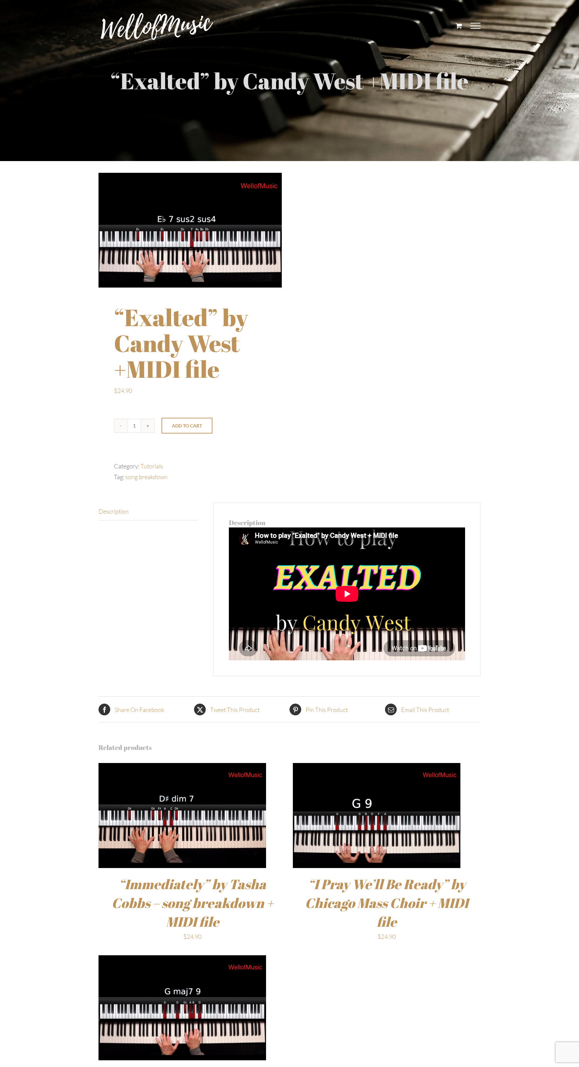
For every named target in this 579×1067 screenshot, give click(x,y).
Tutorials (151, 466)
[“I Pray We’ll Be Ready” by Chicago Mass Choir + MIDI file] (376, 768)
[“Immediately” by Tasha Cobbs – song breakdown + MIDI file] (182, 768)
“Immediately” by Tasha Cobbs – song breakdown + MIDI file (192, 903)
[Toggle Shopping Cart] (459, 25)
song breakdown (146, 476)
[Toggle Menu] (475, 26)
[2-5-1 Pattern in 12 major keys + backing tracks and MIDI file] (182, 960)
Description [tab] (114, 511)
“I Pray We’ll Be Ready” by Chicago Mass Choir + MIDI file (386, 903)
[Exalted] (190, 230)
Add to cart (187, 425)
